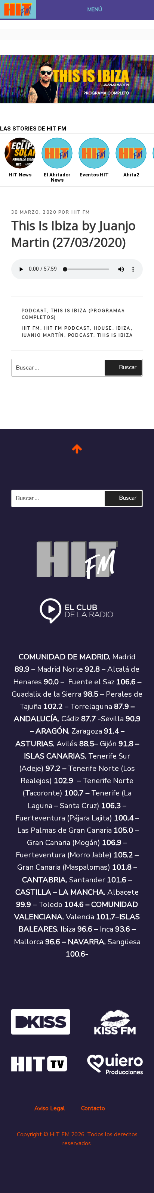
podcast (80, 335)
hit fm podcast (67, 328)
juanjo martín (43, 335)
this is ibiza (115, 335)
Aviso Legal (49, 1108)
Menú (94, 9)
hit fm (31, 328)
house (103, 328)
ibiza (123, 328)
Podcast (34, 311)
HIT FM (80, 212)
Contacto (93, 1108)
